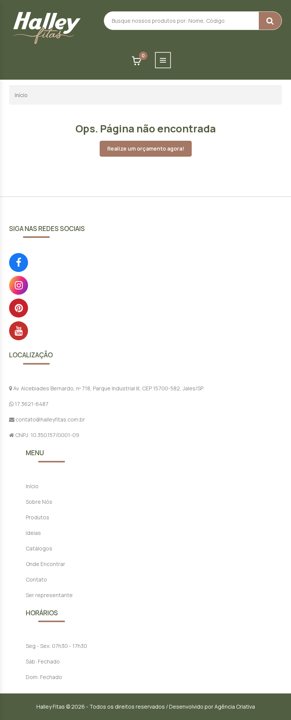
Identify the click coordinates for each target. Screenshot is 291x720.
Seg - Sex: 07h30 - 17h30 (56, 645)
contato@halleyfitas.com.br (49, 419)
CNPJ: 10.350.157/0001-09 (46, 435)
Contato (36, 579)
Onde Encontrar (45, 564)
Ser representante (49, 595)
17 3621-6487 (31, 403)
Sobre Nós (39, 501)
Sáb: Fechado (43, 661)
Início (21, 95)
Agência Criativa (234, 706)
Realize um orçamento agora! (145, 148)
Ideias (33, 532)
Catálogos (39, 548)
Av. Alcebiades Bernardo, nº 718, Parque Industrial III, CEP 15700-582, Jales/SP (107, 388)
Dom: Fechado (44, 677)
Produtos (37, 517)
